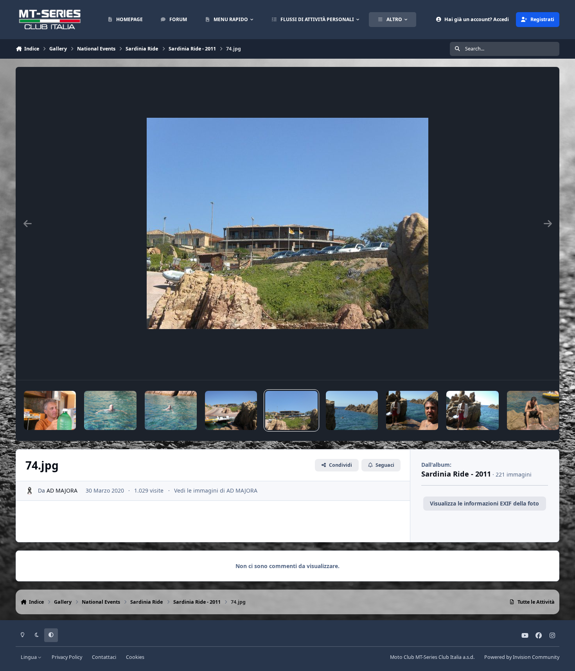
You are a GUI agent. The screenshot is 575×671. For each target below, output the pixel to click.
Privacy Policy (67, 657)
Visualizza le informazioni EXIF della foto (484, 503)
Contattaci (104, 657)
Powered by (521, 657)
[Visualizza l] (50, 410)
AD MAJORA (62, 490)
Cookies (135, 657)
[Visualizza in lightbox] (287, 223)
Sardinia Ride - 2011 (456, 474)
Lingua (29, 657)
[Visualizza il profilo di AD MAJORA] (29, 491)
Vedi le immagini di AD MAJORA (215, 490)
